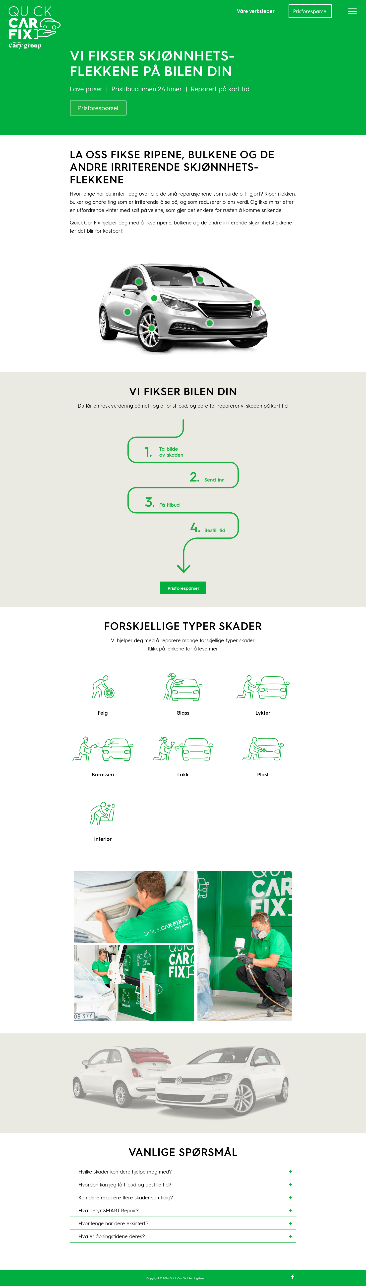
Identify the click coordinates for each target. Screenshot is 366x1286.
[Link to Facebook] (292, 1276)
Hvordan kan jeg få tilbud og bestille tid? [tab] (124, 1184)
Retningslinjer (196, 1278)
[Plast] (263, 748)
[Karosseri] (103, 748)
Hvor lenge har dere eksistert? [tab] (113, 1223)
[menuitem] (351, 11)
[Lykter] (263, 686)
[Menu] (351, 11)
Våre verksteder (256, 11)
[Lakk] (183, 748)
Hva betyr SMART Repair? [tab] (108, 1210)
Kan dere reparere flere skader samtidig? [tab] (125, 1197)
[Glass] (183, 686)
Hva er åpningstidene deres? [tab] (111, 1236)
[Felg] (103, 686)
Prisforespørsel (310, 11)
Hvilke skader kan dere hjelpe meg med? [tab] (125, 1171)
